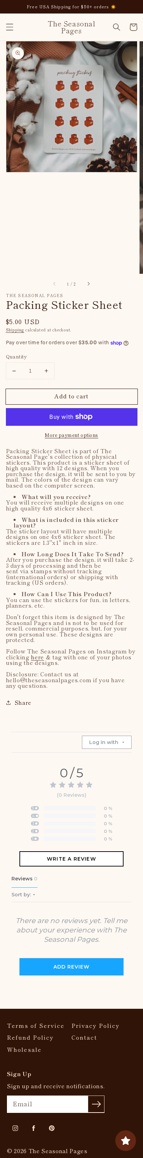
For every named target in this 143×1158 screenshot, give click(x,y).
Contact (84, 1037)
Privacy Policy (96, 1026)
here (37, 657)
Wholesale (24, 1050)
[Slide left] (54, 283)
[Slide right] (88, 283)
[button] (9, 27)
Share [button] (23, 702)
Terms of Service (36, 1026)
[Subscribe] (96, 1104)
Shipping (15, 329)
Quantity (16, 356)
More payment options (71, 435)
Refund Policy (30, 1037)
